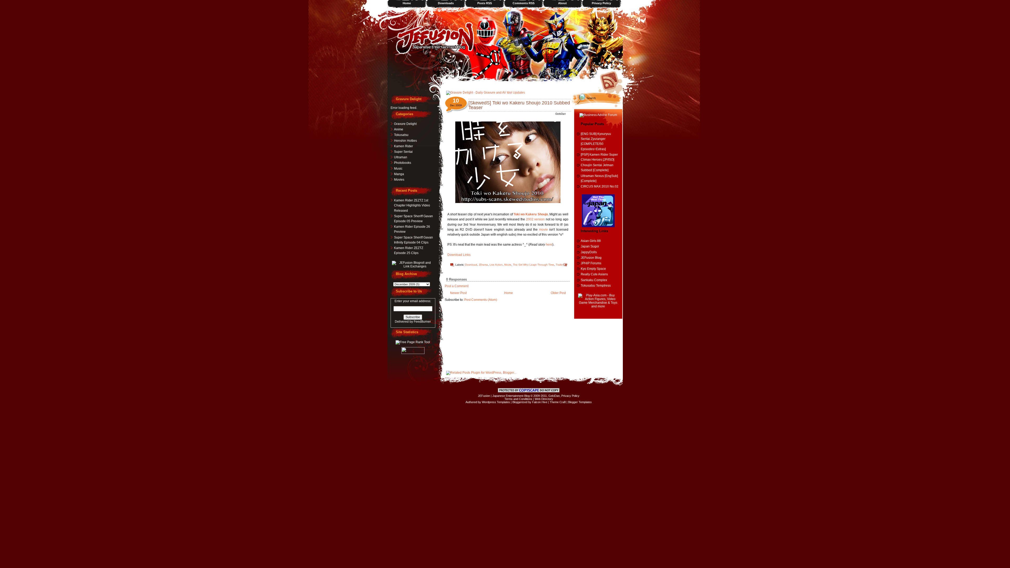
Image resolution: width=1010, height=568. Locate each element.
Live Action (496, 264)
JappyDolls (589, 252)
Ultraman (400, 157)
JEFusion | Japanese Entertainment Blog (504, 395)
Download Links (459, 255)
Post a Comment (456, 286)
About (562, 3)
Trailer (559, 264)
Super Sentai (403, 152)
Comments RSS (523, 3)
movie (543, 229)
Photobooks (402, 163)
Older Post (558, 293)
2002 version (535, 219)
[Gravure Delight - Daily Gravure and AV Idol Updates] (485, 92)
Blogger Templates (580, 402)
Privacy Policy (601, 3)
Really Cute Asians (594, 274)
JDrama (483, 264)
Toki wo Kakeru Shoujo (531, 214)
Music (398, 168)
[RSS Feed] (611, 80)
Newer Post (458, 293)
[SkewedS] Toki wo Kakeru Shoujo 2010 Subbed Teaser (519, 105)
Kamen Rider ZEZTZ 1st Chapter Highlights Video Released (412, 205)
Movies (399, 179)
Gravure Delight (405, 124)
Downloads (446, 3)
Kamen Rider (403, 146)
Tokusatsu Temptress (596, 285)
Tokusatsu (401, 135)
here (549, 244)
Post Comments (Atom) (480, 300)
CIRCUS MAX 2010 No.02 (599, 186)
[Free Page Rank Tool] (412, 342)
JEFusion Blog (591, 258)
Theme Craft (558, 402)
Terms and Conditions (518, 398)
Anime (398, 129)
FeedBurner (422, 321)
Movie (507, 264)
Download (471, 264)
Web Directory (544, 398)
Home (407, 3)
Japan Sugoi (590, 246)
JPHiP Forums (591, 263)
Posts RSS (484, 3)
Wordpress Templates (496, 402)
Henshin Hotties (405, 141)
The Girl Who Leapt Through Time (533, 264)
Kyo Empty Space (593, 269)
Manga (399, 174)
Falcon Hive (539, 402)
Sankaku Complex (594, 280)
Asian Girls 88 (591, 241)
